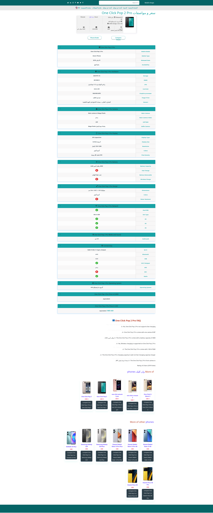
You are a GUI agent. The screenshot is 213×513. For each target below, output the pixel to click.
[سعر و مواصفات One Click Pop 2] (102, 387)
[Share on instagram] (73, 3)
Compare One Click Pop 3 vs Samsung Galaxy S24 (86, 456)
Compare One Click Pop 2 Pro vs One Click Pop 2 (102, 405)
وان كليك (91, 17)
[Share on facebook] (82, 3)
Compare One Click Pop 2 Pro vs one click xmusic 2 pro (117, 406)
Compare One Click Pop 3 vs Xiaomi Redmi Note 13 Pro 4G (132, 456)
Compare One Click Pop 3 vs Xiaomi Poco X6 (132, 493)
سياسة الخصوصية (86, 8)
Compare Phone (118, 39)
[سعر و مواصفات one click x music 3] (132, 386)
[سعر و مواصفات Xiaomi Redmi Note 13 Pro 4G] (132, 435)
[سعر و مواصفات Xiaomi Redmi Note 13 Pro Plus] (117, 435)
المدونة (125, 8)
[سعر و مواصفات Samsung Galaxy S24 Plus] (102, 435)
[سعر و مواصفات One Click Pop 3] (86, 387)
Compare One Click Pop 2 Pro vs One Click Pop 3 (86, 405)
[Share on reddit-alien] (68, 3)
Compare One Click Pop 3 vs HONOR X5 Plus (71, 455)
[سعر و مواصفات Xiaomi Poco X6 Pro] (148, 474)
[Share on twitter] (80, 3)
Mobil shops (149, 3)
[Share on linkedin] (70, 3)
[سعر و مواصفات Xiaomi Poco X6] (132, 476)
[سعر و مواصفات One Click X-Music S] (148, 385)
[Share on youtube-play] (78, 3)
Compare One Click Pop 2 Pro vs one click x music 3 (132, 406)
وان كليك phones (136, 371)
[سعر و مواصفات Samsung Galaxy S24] (86, 435)
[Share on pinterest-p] (75, 3)
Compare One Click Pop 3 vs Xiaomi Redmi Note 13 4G (148, 456)
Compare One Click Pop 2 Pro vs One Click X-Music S (148, 406)
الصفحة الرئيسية (132, 8)
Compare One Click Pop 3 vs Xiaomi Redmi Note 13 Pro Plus (117, 456)
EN (79, 8)
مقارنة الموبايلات (97, 8)
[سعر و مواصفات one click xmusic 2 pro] (117, 385)
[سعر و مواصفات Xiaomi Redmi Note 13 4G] (148, 435)
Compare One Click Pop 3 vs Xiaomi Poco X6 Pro (147, 494)
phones (149, 421)
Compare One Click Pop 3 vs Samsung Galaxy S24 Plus (102, 456)
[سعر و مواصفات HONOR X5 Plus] (71, 438)
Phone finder (94, 38)
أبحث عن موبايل (117, 8)
